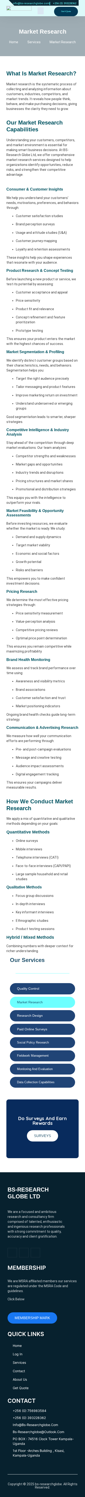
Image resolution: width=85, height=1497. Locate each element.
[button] (41, 10)
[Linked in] (35, 1252)
